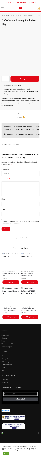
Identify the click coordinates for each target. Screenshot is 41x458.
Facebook (5, 379)
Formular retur (7, 364)
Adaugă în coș (25, 79)
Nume (4, 199)
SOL (3, 370)
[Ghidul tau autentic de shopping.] (20, 410)
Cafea (12, 15)
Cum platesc (6, 359)
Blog (3, 341)
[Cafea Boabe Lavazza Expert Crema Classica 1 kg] (10, 295)
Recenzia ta (6, 179)
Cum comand (6, 356)
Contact (4, 338)
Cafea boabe (19, 15)
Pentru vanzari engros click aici (21, 2)
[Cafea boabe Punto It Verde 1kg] (10, 261)
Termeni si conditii (7, 344)
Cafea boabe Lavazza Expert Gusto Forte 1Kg (28, 309)
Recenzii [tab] (19, 117)
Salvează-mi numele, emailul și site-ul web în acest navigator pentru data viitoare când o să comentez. (21, 222)
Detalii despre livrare (8, 362)
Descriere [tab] (20, 114)
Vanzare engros (7, 347)
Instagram (5, 382)
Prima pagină (5, 15)
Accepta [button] (6, 453)
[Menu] (2, 8)
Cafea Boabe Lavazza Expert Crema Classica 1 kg (10, 309)
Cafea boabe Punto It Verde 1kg (10, 274)
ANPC (4, 367)
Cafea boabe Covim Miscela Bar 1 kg (27, 274)
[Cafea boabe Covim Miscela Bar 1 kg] (29, 261)
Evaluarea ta (6, 169)
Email (4, 209)
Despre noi (5, 335)
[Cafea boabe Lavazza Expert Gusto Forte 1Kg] (29, 295)
